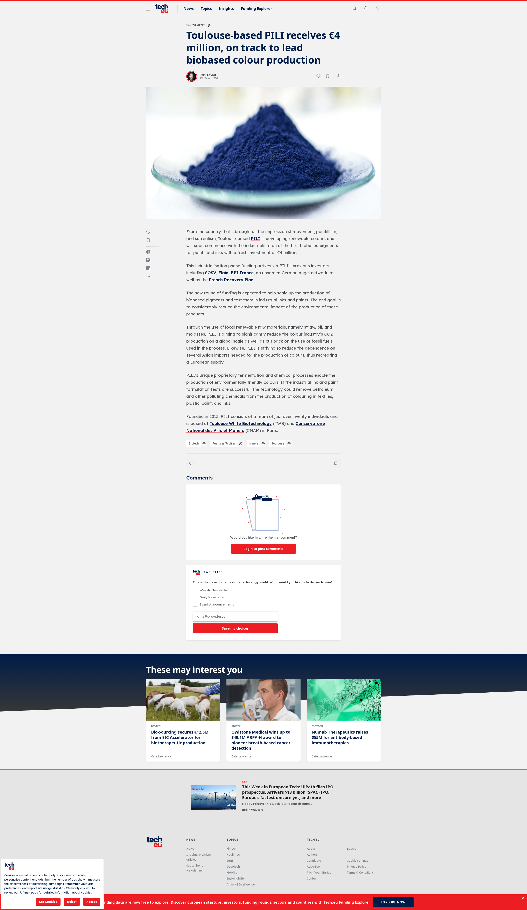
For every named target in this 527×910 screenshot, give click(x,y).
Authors (312, 854)
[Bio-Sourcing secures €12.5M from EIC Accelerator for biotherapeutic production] (183, 700)
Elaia (223, 272)
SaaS (229, 860)
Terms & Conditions (360, 872)
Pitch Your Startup (319, 872)
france (253, 443)
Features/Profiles (224, 443)
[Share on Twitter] (148, 260)
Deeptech (233, 866)
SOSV (210, 272)
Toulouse (278, 443)
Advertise (313, 866)
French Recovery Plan (231, 279)
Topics (206, 8)
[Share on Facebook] (148, 252)
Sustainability (235, 878)
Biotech (194, 443)
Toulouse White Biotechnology (241, 423)
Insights (226, 8)
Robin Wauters (252, 810)
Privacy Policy (356, 866)
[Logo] (163, 8)
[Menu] (148, 10)
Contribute (314, 860)
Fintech (231, 848)
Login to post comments (263, 548)
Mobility (231, 872)
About (311, 848)
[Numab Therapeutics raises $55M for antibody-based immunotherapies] (344, 700)
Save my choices (235, 628)
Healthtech (233, 854)
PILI (255, 238)
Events (351, 848)
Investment (195, 25)
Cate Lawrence (161, 756)
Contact (312, 878)
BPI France (242, 272)
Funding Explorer (256, 8)
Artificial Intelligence (240, 884)
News (188, 8)
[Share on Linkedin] (148, 268)
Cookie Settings (357, 860)
